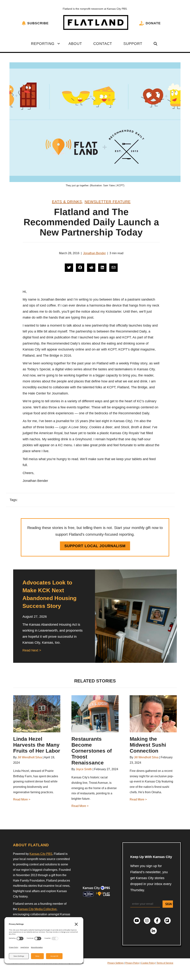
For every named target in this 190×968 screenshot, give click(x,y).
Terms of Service (165, 963)
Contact (102, 44)
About (75, 44)
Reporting (43, 44)
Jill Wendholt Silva (29, 757)
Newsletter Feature (108, 202)
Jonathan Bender (94, 253)
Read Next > (31, 650)
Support (132, 44)
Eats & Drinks (67, 202)
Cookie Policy (148, 963)
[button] (59, 43)
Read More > (21, 799)
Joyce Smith (84, 769)
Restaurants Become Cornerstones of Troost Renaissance (91, 751)
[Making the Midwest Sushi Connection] (153, 713)
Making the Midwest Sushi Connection (148, 745)
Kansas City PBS (41, 853)
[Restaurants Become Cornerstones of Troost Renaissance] (95, 713)
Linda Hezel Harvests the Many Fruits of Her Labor (36, 745)
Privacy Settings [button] (115, 963)
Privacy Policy (132, 963)
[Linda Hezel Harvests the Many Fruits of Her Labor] (36, 713)
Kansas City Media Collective (37, 909)
